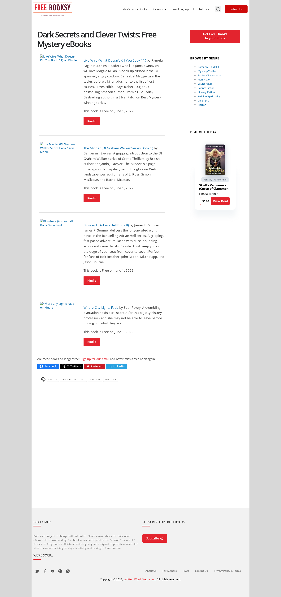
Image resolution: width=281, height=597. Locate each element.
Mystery (95, 379)
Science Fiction (206, 88)
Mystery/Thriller (207, 71)
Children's (203, 100)
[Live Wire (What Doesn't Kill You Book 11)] (59, 58)
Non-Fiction (204, 79)
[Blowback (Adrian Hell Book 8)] (59, 223)
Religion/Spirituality (209, 96)
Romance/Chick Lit (208, 67)
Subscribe (236, 9)
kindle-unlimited (73, 379)
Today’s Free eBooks (133, 9)
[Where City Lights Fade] (59, 305)
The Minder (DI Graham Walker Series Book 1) (118, 148)
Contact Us (201, 571)
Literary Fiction (206, 92)
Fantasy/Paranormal (209, 75)
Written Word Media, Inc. (140, 579)
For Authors (201, 9)
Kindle (91, 121)
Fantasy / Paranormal (215, 179)
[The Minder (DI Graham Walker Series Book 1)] (59, 148)
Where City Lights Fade (101, 307)
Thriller (110, 379)
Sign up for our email (95, 359)
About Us (150, 571)
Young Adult (205, 83)
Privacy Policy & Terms (227, 571)
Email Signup (180, 9)
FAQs (186, 571)
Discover (157, 9)
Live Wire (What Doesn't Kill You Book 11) (115, 60)
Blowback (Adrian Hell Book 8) (106, 225)
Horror (202, 104)
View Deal (220, 201)
